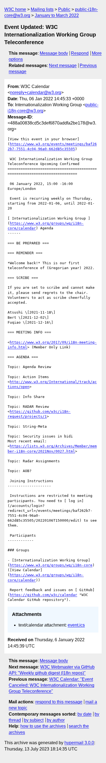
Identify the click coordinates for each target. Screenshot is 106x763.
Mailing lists (42, 9)
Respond (80, 53)
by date (84, 714)
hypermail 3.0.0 (79, 742)
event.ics (76, 625)
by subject (33, 720)
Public (64, 9)
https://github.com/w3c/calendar (43, 595)
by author (56, 720)
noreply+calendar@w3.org (35, 92)
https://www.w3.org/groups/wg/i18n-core (51, 565)
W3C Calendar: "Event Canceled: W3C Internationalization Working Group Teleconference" (51, 685)
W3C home (15, 9)
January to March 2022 (57, 15)
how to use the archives (43, 726)
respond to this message (58, 702)
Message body (54, 53)
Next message (63, 65)
